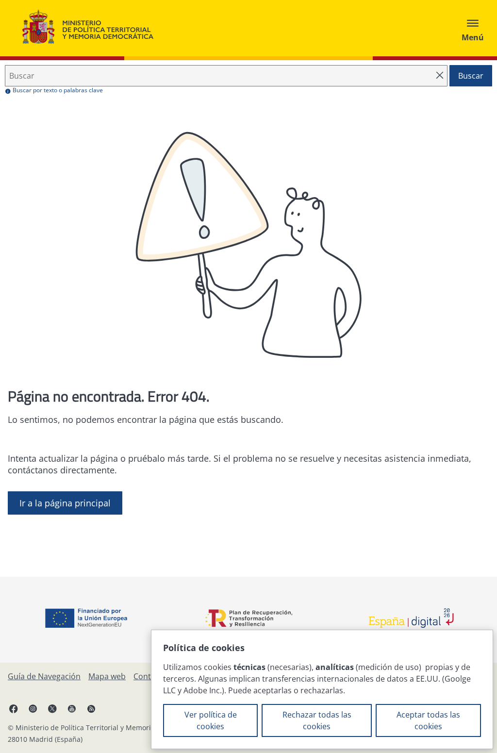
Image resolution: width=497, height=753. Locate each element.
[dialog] (322, 689)
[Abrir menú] (472, 28)
